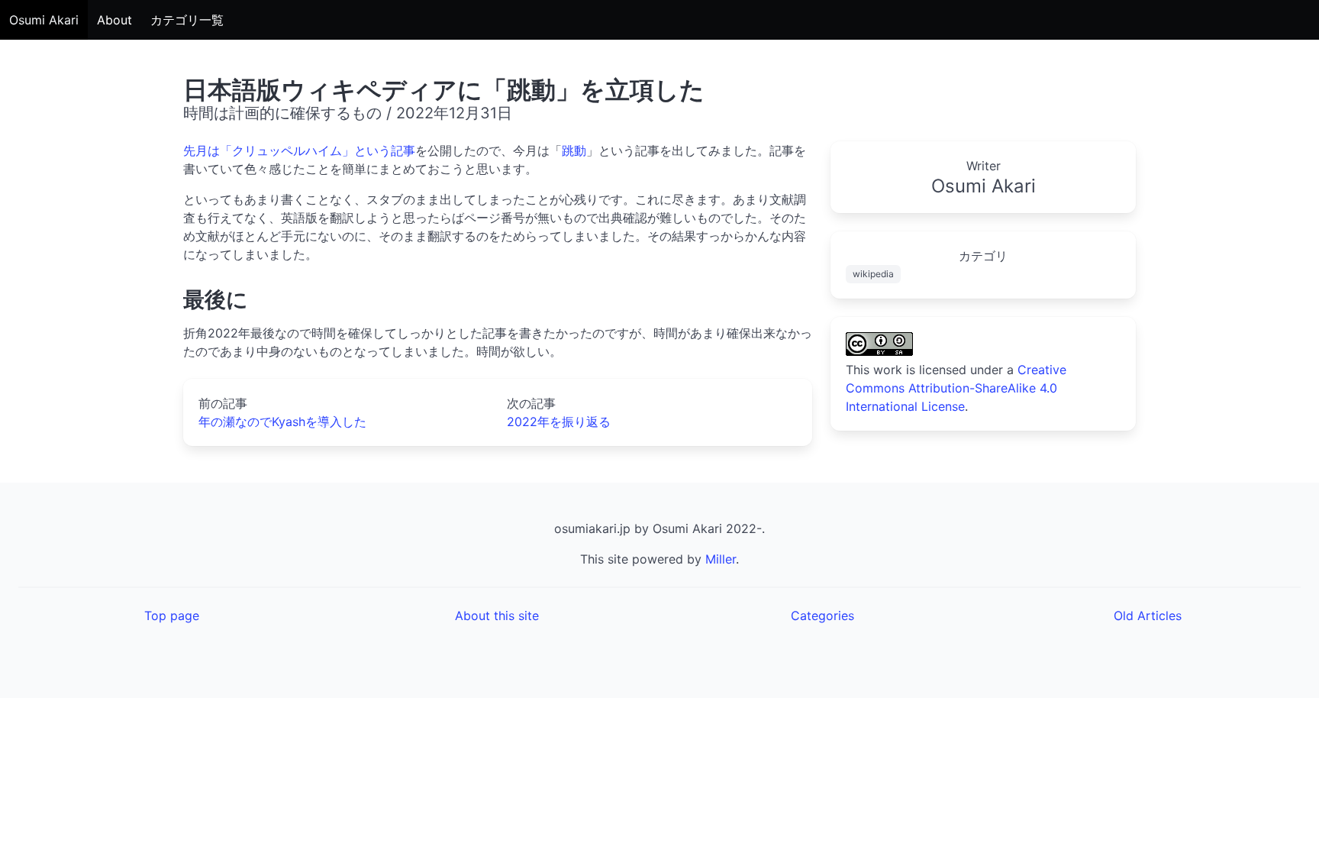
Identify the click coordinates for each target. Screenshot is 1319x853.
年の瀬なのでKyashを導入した (282, 421)
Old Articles (1148, 615)
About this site (497, 615)
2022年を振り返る (559, 421)
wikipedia (873, 273)
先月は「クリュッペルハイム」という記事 (299, 150)
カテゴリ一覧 (187, 19)
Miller (720, 559)
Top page (171, 615)
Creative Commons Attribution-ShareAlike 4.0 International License (956, 388)
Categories (822, 615)
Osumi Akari (44, 19)
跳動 (574, 150)
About (114, 19)
